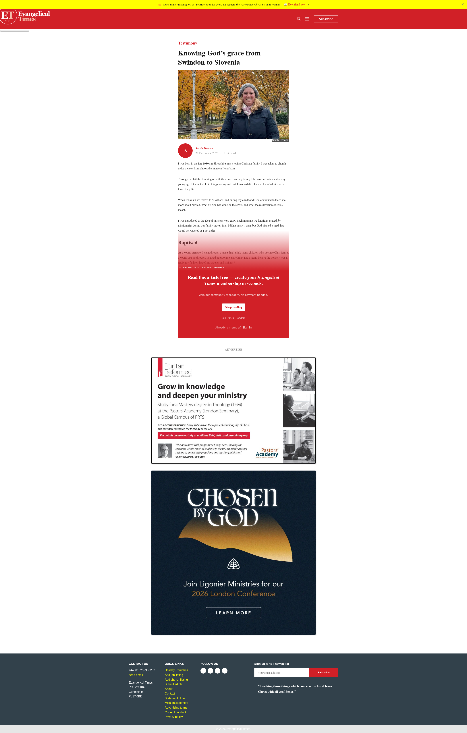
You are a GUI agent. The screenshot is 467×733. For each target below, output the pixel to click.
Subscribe (326, 18)
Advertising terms (176, 707)
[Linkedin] (224, 671)
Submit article (173, 684)
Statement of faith (176, 698)
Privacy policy (174, 716)
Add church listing (176, 679)
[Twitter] (210, 671)
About (168, 689)
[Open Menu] (306, 18)
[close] (463, 4)
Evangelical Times (238, 728)
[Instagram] (217, 671)
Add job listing (174, 674)
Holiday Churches (176, 670)
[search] (299, 19)
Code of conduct (175, 712)
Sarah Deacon (204, 148)
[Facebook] (203, 671)
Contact (170, 693)
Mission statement (176, 702)
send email (136, 674)
